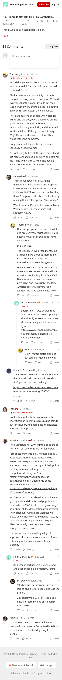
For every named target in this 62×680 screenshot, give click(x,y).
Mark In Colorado (23, 370)
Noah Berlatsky (8, 22)
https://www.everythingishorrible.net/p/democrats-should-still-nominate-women (39, 333)
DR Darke (18, 176)
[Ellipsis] (57, 74)
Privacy (34, 653)
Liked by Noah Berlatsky (23, 78)
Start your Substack (23, 665)
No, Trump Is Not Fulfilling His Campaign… (28, 16)
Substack (15, 673)
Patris (13, 408)
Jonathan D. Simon (20, 440)
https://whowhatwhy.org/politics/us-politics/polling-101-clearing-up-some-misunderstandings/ (31, 480)
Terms (42, 653)
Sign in (55, 4)
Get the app (46, 665)
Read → (7, 35)
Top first (54, 46)
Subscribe (44, 4)
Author (25, 306)
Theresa (14, 74)
